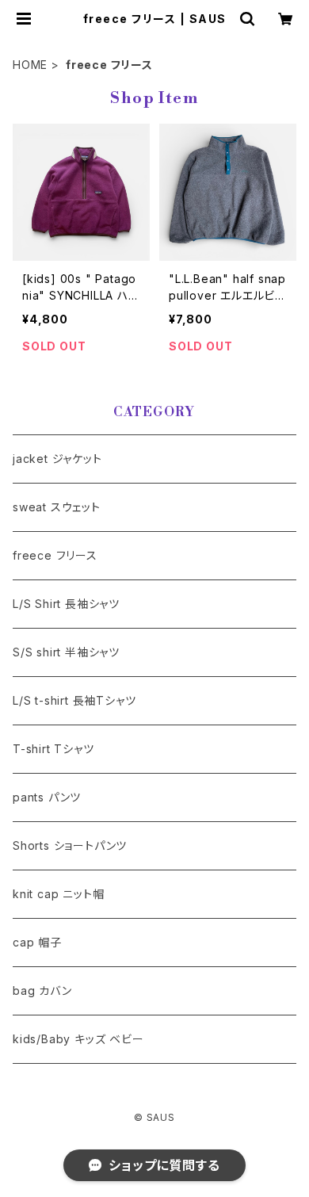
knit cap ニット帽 (58, 894)
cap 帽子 (37, 942)
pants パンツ (47, 797)
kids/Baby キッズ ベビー (78, 1039)
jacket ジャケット (57, 458)
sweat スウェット (57, 507)
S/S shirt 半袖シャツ (66, 652)
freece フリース (55, 555)
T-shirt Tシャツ (53, 748)
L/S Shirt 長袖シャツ (66, 603)
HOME (30, 64)
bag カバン (42, 990)
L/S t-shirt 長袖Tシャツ (74, 700)
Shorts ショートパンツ (70, 845)
